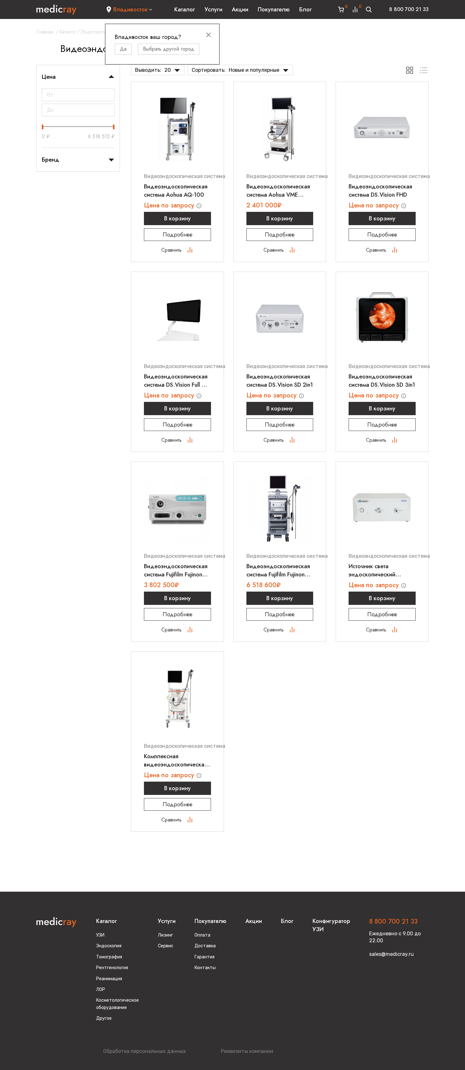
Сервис (165, 946)
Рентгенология (112, 967)
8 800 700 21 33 (409, 9)
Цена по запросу (170, 205)
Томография (109, 957)
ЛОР (100, 989)
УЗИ (100, 935)
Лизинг (165, 935)
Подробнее (177, 235)
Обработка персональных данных (144, 1051)
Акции (240, 9)
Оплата (202, 935)
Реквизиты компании (247, 1051)
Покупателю (274, 9)
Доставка (205, 946)
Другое (104, 1018)
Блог (305, 9)
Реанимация (109, 978)
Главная (44, 31)
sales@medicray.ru (391, 954)
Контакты (205, 967)
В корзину (177, 218)
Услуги (213, 9)
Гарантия (204, 957)
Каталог (184, 9)
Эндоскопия (94, 31)
